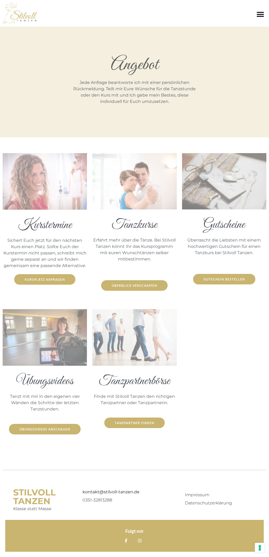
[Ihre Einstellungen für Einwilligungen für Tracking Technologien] (260, 548)
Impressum (197, 494)
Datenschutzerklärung (208, 502)
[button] (260, 14)
